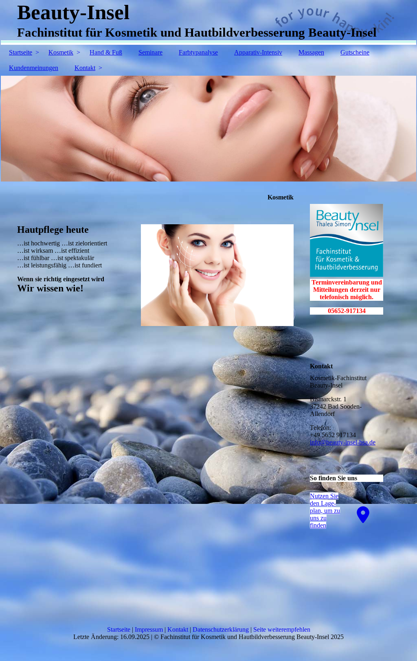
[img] (208, 129)
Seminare (150, 52)
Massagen (311, 52)
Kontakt (85, 67)
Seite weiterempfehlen (281, 629)
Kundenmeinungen (33, 67)
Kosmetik (60, 52)
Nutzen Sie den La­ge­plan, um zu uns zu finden (325, 510)
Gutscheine (354, 52)
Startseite (20, 52)
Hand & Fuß (106, 52)
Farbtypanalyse (198, 52)
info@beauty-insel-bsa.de (342, 442)
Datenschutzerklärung (221, 629)
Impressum (149, 629)
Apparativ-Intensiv (258, 52)
